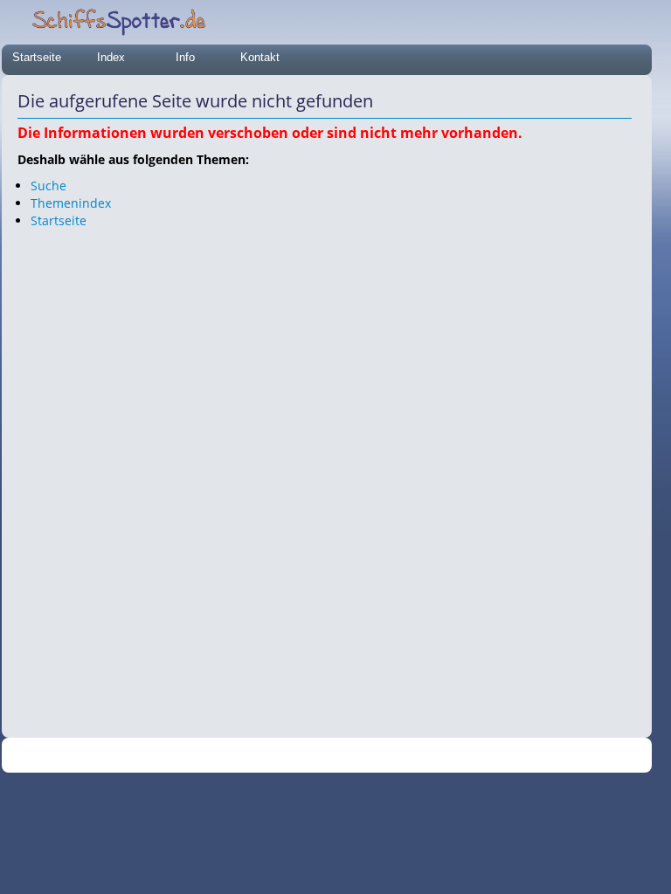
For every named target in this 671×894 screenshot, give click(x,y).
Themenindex (71, 203)
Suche (48, 185)
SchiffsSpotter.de (348, 755)
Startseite (36, 57)
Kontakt (260, 57)
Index (111, 57)
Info (185, 57)
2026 (291, 755)
